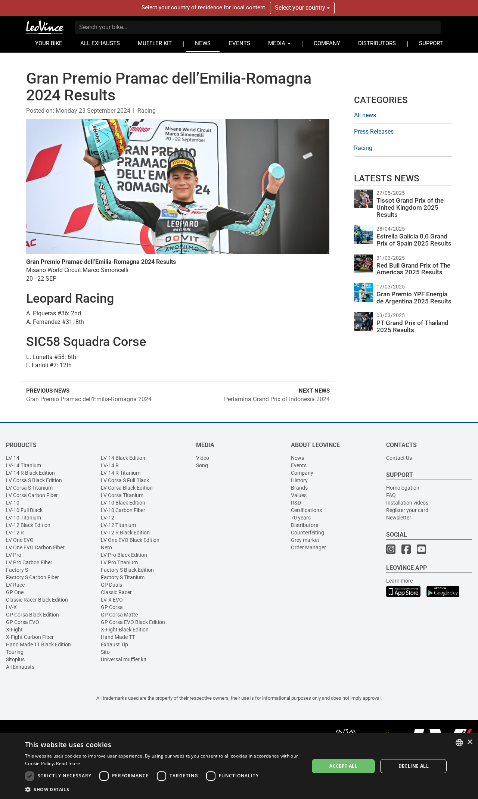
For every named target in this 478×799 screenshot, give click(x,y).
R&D (296, 503)
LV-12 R (15, 533)
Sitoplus (15, 659)
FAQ (391, 495)
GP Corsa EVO (22, 622)
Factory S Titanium (123, 577)
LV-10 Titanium (23, 518)
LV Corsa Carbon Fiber (32, 495)
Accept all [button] (343, 766)
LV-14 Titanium (23, 465)
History (299, 480)
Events (299, 465)
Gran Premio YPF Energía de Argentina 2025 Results (413, 297)
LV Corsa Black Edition (127, 488)
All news (365, 115)
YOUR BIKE (48, 43)
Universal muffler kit (123, 659)
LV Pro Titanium (119, 562)
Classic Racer (116, 592)
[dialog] (239, 766)
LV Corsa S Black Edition (34, 480)
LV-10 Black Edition (123, 503)
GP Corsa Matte (119, 615)
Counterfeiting (307, 533)
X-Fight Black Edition (125, 630)
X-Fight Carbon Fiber (30, 637)
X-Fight (14, 630)
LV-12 (107, 518)
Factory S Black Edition (127, 570)
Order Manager (308, 547)
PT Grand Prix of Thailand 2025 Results (412, 326)
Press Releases (374, 131)
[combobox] (459, 742)
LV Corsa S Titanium (29, 488)
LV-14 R (110, 465)
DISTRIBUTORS (377, 43)
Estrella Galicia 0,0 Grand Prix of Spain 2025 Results (413, 239)
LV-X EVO (112, 600)
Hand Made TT (118, 637)
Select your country (301, 7)
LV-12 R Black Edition (125, 533)
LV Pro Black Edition (124, 555)
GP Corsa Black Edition (32, 615)
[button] (163, 789)
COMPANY (327, 43)
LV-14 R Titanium (120, 473)
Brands (299, 488)
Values (299, 495)
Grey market (305, 540)
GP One (15, 592)
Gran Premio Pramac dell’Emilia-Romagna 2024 (89, 399)
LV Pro (13, 555)
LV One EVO (20, 540)
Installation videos (407, 503)
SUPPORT (431, 43)
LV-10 (12, 503)
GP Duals (111, 585)
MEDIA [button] (277, 43)
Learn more (399, 581)
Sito (105, 652)
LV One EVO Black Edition (130, 540)
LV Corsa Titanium (122, 495)
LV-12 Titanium (118, 525)
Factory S (17, 570)
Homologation (402, 488)
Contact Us (399, 458)
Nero (106, 547)
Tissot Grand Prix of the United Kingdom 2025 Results (410, 207)
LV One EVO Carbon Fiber (35, 547)
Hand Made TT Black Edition (38, 644)
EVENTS (239, 43)
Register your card (407, 510)
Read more (68, 763)
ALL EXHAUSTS (100, 43)
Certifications (306, 510)
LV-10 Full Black (24, 510)
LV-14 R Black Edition (30, 473)
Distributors (304, 525)
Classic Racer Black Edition (37, 600)
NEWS (203, 43)
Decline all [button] (413, 766)
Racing (146, 110)
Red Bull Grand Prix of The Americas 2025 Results (413, 269)
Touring (15, 652)
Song (202, 465)
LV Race (15, 585)
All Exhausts (20, 667)
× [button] (469, 742)
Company (302, 473)
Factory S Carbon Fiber (32, 577)
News (297, 458)
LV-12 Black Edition (28, 525)
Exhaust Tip (114, 644)
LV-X (11, 607)
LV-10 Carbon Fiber (123, 510)
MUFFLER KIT (155, 43)
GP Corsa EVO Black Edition (133, 622)
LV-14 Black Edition (123, 458)
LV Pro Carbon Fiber (29, 562)
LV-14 (12, 458)
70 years (301, 518)
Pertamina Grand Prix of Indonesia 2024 (277, 399)
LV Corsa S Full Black (125, 480)
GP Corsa (112, 607)
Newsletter (398, 518)
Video (202, 458)
